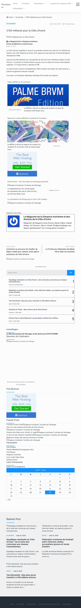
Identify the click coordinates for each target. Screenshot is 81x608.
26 (31, 492)
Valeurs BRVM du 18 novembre (18, 82)
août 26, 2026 (21, 535)
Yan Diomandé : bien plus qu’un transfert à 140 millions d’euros (32, 301)
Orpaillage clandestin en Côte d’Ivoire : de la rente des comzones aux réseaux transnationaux (38, 281)
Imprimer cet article (13, 213)
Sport (10, 295)
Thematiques (38, 3)
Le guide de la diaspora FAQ (60, 3)
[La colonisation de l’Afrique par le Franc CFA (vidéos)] (24, 203)
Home (15, 3)
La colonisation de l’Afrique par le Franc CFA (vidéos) (27, 199)
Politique (11, 312)
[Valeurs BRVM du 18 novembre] (38, 103)
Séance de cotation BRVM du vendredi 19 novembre (26, 118)
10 (11, 485)
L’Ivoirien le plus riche (14, 424)
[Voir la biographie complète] (65, 228)
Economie (19, 17)
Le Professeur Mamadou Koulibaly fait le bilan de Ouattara (36, 75)
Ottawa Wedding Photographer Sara (19, 450)
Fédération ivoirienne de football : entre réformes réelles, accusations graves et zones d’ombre (38, 291)
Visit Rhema (10, 452)
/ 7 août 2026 (17, 312)
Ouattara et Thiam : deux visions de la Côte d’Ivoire (28, 309)
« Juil (8, 500)
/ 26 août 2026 (19, 284)
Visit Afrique (11, 447)
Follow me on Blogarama (15, 467)
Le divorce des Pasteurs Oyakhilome (20, 435)
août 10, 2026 (53, 535)
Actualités (25, 3)
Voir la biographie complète (52, 228)
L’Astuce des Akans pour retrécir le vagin (21, 432)
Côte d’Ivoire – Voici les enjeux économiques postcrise (27, 182)
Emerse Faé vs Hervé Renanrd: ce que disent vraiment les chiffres (33, 318)
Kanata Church (11, 460)
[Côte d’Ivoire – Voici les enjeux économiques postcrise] (24, 185)
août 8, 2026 (18, 571)
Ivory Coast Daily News (15, 457)
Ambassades (17, 8)
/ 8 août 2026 (15, 304)
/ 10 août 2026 (16, 295)
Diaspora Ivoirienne (13, 455)
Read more (40, 111)
